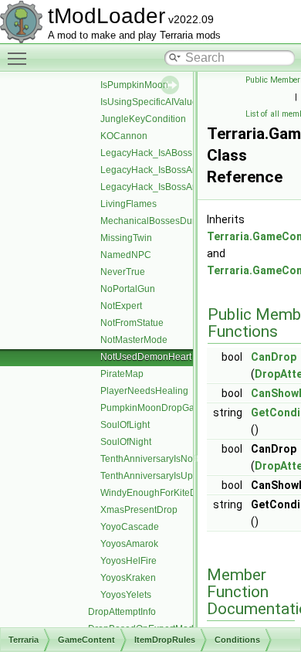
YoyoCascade (129, 526)
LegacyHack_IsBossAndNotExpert (172, 187)
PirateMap (122, 373)
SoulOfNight (125, 441)
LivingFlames (128, 204)
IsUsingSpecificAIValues (151, 102)
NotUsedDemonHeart (145, 356)
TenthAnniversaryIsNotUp (154, 458)
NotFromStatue (132, 323)
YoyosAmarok (129, 543)
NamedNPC (125, 255)
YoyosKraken (128, 577)
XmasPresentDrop (139, 509)
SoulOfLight (125, 424)
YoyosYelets (125, 594)
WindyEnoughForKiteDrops (157, 492)
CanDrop (273, 357)
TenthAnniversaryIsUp (146, 475)
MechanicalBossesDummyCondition (176, 221)
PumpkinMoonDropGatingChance (171, 407)
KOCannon (123, 136)
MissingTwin (126, 238)
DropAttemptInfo (122, 611)
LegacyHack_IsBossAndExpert (165, 170)
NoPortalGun (127, 289)
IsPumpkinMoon (134, 85)
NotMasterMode (133, 339)
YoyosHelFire (128, 560)
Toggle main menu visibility (20, 58)
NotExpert (121, 306)
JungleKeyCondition (143, 119)
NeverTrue (122, 272)
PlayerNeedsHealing (144, 390)
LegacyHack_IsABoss (146, 153)
